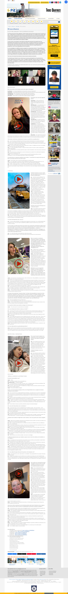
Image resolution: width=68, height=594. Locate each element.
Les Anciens (51, 18)
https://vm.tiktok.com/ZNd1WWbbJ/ (28, 530)
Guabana (40, 579)
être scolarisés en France (20, 574)
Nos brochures (51, 573)
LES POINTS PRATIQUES (30, 18)
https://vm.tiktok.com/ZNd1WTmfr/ (21, 532)
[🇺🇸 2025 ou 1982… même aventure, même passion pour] (54, 116)
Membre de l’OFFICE (42, 572)
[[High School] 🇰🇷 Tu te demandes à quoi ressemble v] (54, 153)
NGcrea (44, 579)
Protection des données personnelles (27, 579)
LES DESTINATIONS (18, 18)
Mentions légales (18, 579)
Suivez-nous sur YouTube (52, 572)
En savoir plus (52, 171)
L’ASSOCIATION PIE (41, 18)
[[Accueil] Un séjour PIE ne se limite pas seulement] (54, 128)
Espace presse (51, 574)
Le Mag (58, 18)
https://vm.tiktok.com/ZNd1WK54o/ (24, 531)
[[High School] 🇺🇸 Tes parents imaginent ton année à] (54, 141)
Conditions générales (12, 579)
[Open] (66, 1)
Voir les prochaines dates (49, 593)
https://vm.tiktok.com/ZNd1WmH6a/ (21, 534)
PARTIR (9, 18)
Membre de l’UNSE (42, 573)
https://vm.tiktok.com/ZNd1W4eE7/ (21, 533)
